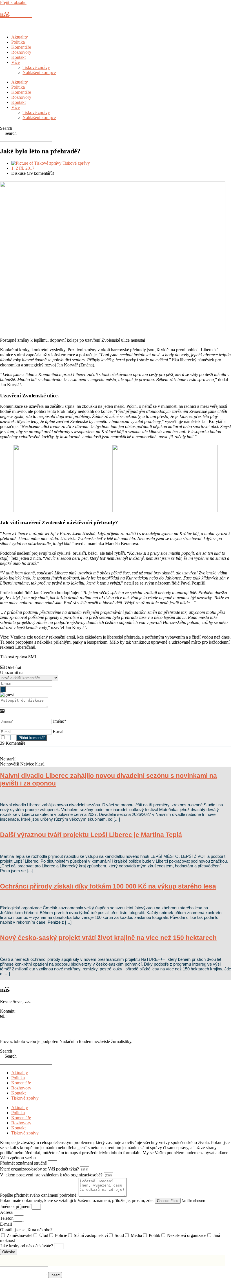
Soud (119, 1235)
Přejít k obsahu (13, 2)
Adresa (7, 1212)
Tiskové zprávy (36, 67)
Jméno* (59, 721)
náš (16, 14)
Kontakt (18, 57)
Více (15, 62)
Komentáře (21, 47)
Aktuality (19, 37)
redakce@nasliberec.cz (20, 1021)
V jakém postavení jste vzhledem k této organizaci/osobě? (52, 1174)
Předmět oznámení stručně (24, 1163)
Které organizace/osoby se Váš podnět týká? (40, 1169)
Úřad (43, 1235)
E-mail (59, 731)
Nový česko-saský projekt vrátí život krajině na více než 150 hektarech (108, 937)
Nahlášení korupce (39, 72)
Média (136, 1235)
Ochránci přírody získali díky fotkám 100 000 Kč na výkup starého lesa (108, 886)
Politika (18, 42)
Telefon (7, 1218)
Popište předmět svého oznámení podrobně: (39, 1195)
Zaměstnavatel (19, 1235)
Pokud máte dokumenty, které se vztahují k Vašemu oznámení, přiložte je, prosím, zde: (77, 1200)
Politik (154, 1235)
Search (6, 128)
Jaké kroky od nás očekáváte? (27, 1245)
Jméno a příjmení (16, 1206)
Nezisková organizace (186, 1235)
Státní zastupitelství (91, 1235)
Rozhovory (21, 52)
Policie (61, 1235)
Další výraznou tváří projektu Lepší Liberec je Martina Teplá (91, 834)
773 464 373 (19, 1016)
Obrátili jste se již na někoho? (26, 1229)
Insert (55, 1275)
